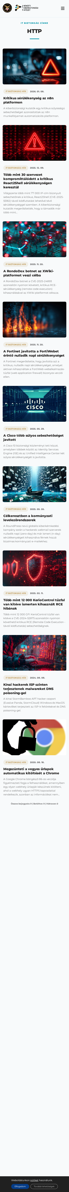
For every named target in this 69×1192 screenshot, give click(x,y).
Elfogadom (20, 1186)
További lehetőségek (44, 1186)
